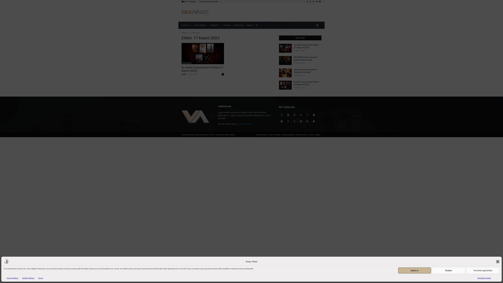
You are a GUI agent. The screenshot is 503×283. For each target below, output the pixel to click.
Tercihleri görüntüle (482, 270)
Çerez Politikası (12, 278)
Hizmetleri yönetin (484, 278)
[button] (497, 261)
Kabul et (415, 270)
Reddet (448, 270)
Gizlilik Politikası (28, 278)
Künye (40, 278)
